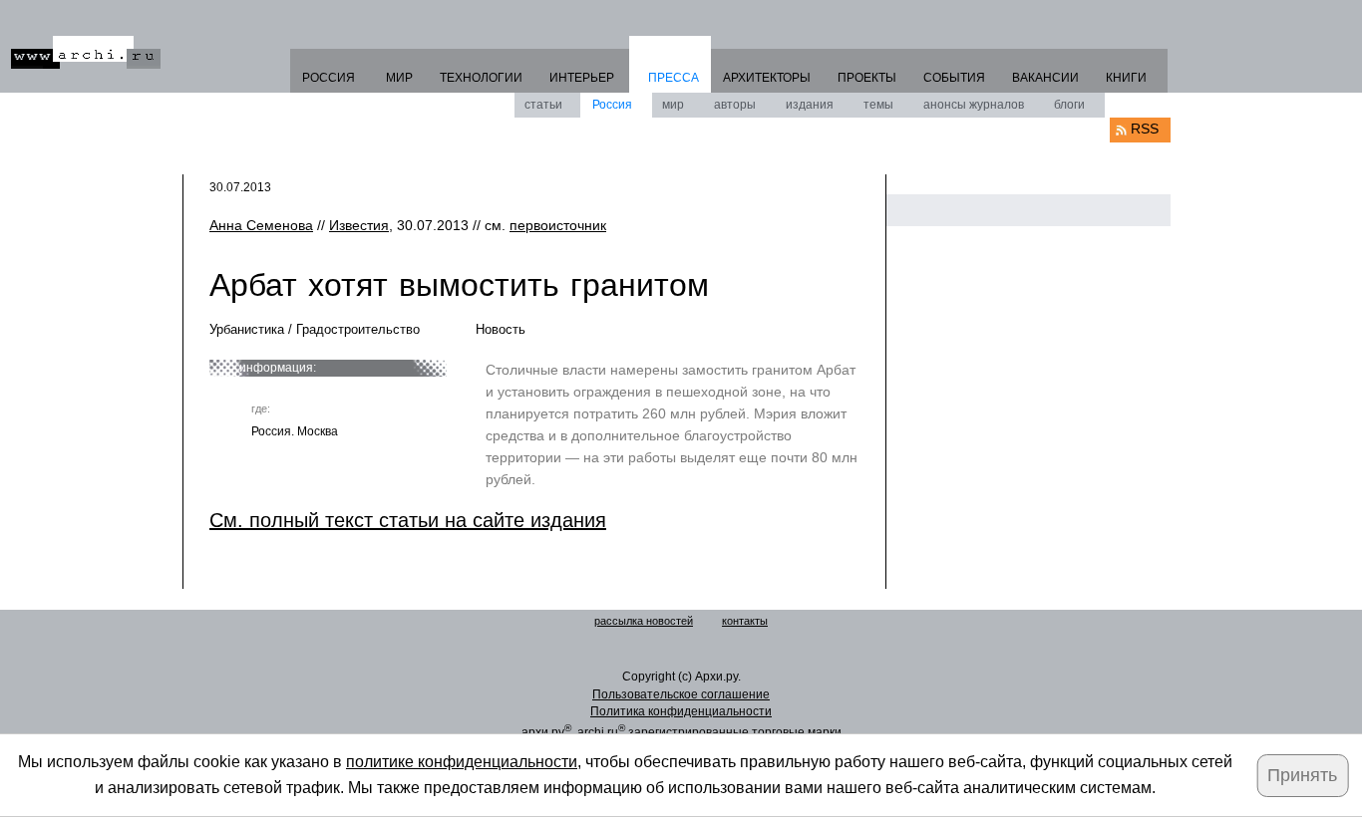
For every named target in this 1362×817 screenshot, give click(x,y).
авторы (735, 105)
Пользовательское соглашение (681, 694)
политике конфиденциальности (461, 761)
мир (673, 105)
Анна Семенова (261, 225)
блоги (1069, 105)
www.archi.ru (86, 52)
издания (810, 105)
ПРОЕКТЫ (867, 78)
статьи (543, 105)
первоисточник (558, 225)
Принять (1302, 775)
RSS (1145, 128)
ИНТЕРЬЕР (581, 78)
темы (878, 105)
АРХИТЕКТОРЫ (767, 78)
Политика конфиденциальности (681, 711)
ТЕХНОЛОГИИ (481, 78)
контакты (745, 621)
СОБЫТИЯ (954, 78)
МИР (399, 78)
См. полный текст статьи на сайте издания (407, 520)
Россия (612, 105)
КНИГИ (1126, 78)
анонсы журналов (973, 105)
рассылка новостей (643, 621)
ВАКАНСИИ (1045, 78)
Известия (359, 225)
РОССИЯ (328, 78)
